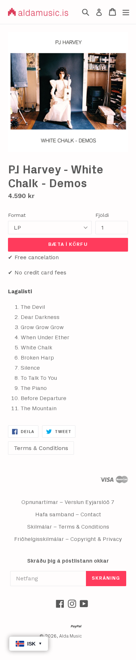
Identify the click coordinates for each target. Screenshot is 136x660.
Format (17, 215)
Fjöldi (102, 215)
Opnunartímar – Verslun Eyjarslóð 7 (68, 502)
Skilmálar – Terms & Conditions (68, 527)
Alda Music (70, 636)
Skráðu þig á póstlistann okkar (68, 561)
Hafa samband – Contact (68, 514)
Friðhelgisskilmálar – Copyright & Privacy (68, 539)
